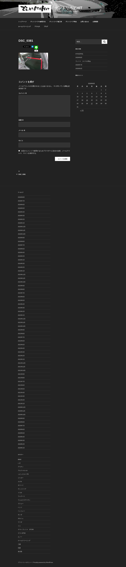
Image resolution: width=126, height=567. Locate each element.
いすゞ (20, 463)
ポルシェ (20, 518)
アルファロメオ (23, 470)
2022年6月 (21, 341)
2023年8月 (21, 289)
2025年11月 (21, 230)
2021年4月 (21, 392)
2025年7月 (21, 245)
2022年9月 (21, 330)
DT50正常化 (79, 54)
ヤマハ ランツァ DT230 (26, 529)
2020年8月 (21, 422)
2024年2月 (21, 267)
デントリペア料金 (71, 21)
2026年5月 (21, 208)
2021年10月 (21, 370)
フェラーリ (21, 496)
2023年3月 (21, 308)
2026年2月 (21, 219)
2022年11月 (21, 322)
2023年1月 (21, 315)
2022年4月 (21, 348)
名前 (21, 120)
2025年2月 (21, 256)
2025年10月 (21, 234)
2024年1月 (21, 271)
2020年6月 (21, 429)
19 (87, 100)
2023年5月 (21, 300)
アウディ (20, 467)
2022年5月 (21, 344)
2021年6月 (21, 385)
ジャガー (20, 478)
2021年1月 (21, 403)
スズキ (20, 481)
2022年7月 (21, 337)
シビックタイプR (23, 474)
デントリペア (22, 489)
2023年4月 (21, 304)
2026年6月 (79, 68)
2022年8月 (21, 333)
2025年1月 (21, 260)
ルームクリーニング (24, 26)
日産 (19, 548)
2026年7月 (79, 65)
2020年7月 (21, 425)
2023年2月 (21, 311)
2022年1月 (21, 359)
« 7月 (82, 110)
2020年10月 (21, 414)
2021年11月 (21, 366)
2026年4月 (21, 212)
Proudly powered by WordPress (43, 562)
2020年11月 (21, 411)
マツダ (20, 522)
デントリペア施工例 (55, 21)
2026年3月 (21, 215)
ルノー (20, 537)
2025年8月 (21, 241)
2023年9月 (21, 285)
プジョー (20, 503)
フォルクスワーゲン (24, 500)
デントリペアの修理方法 (38, 21)
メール (22, 130)
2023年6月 (21, 296)
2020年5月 (21, 433)
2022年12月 (21, 319)
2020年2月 (21, 444)
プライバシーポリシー (25, 562)
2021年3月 (21, 396)
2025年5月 (21, 249)
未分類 (20, 551)
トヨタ (20, 492)
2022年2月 (21, 355)
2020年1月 (21, 448)
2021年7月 (21, 381)
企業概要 (95, 21)
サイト (21, 140)
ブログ (46, 26)
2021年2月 (21, 400)
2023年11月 (21, 278)
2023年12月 (21, 274)
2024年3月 (21, 263)
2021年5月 (21, 389)
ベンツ (20, 507)
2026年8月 (79, 57)
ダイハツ (20, 485)
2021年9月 (21, 374)
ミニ (19, 526)
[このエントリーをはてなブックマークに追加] (32, 47)
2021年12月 (21, 363)
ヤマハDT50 (21, 533)
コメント (23, 93)
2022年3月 (21, 352)
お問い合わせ (85, 21)
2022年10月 (21, 326)
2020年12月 (21, 407)
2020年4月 (21, 437)
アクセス (37, 26)
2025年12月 (21, 226)
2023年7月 (21, 293)
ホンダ (20, 514)
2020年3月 (21, 440)
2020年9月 (21, 418)
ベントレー (21, 511)
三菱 (19, 544)
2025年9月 (21, 237)
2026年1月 (21, 223)
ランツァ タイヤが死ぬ (83, 61)
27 (92, 103)
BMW (19, 459)
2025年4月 (21, 252)
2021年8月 (21, 378)
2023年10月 (21, 282)
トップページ (22, 21)
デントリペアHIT (68, 8)
